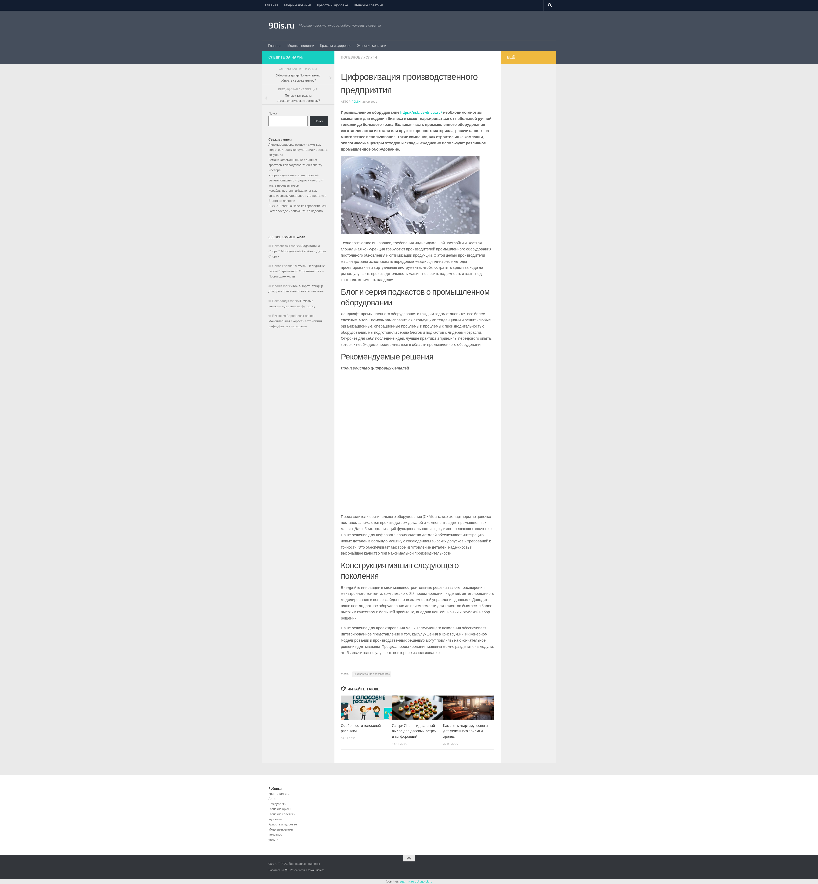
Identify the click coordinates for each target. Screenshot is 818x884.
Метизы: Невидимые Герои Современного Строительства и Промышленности (296, 271)
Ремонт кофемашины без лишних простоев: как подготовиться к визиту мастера (295, 165)
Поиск (272, 113)
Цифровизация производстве (372, 674)
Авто (271, 799)
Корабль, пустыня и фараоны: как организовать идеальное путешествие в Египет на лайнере (297, 196)
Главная (271, 5)
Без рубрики (277, 804)
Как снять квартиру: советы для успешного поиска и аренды (465, 731)
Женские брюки (279, 809)
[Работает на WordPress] (286, 870)
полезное (350, 57)
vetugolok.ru (423, 881)
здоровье (275, 819)
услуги (370, 57)
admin (356, 101)
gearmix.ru (406, 881)
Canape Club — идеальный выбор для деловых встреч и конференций (414, 731)
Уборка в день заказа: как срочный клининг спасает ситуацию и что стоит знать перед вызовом (296, 180)
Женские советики (368, 5)
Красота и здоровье (332, 5)
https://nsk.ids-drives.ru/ (421, 112)
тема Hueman (316, 870)
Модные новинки (297, 5)
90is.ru (281, 25)
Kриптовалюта (278, 794)
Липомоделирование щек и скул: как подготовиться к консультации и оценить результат (298, 150)
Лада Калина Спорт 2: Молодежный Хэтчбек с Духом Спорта (297, 251)
